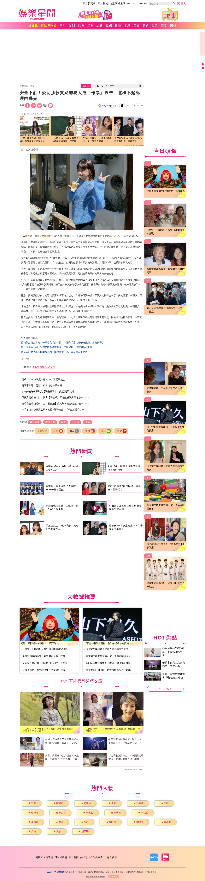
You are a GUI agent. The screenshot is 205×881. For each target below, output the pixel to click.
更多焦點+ (165, 689)
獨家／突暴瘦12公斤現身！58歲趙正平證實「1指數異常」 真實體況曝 (62, 757)
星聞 (90, 25)
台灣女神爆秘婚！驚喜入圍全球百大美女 (107, 649)
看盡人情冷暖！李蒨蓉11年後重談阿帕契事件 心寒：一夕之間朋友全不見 (61, 741)
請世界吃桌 (49, 25)
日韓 (118, 25)
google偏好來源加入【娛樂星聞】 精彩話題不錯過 (48, 391)
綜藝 (100, 25)
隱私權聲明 (61, 857)
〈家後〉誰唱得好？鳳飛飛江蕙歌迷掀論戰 (44, 649)
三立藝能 (102, 3)
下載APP (42, 431)
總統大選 (46, 236)
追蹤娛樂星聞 (118, 3)
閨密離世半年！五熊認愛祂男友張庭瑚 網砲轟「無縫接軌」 (113, 730)
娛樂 (32, 86)
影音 (155, 25)
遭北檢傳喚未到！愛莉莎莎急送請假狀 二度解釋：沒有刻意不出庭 (56, 347)
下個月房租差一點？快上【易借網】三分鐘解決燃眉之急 (51, 397)
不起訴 (115, 236)
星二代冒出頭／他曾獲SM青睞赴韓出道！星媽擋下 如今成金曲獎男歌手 (128, 140)
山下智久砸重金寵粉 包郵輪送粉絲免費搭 (106, 643)
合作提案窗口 (97, 857)
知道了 (115, 876)
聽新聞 (86, 86)
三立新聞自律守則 (79, 857)
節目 (164, 25)
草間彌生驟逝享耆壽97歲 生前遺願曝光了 (108, 656)
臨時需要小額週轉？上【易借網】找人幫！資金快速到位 (51, 403)
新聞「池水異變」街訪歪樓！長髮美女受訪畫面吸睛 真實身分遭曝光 (34, 140)
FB (129, 3)
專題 (146, 25)
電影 (127, 25)
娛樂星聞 (24, 86)
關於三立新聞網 (44, 857)
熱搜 (81, 25)
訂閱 (56, 431)
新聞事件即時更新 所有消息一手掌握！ (43, 385)
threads (142, 3)
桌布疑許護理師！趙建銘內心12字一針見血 (45, 663)
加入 (71, 431)
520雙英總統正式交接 (44, 367)
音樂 (136, 25)
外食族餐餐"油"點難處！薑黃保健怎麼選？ (173, 652)
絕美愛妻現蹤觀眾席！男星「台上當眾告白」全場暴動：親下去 (125, 741)
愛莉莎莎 (30, 236)
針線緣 (33, 25)
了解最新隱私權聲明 (96, 876)
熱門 (72, 25)
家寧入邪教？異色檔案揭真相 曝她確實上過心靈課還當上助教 (54, 352)
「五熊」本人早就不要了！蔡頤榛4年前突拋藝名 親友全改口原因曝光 (49, 730)
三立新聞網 (89, 3)
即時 (63, 25)
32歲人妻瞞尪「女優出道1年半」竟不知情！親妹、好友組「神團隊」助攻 (97, 140)
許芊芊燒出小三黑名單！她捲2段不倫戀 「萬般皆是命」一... (54, 409)
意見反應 (112, 857)
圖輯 (173, 25)
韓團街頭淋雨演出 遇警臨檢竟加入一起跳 (108, 670)
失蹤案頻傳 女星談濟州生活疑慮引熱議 (43, 670)
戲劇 (109, 25)
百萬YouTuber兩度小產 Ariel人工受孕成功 (43, 379)
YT (134, 3)
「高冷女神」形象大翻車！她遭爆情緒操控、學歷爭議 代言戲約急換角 (66, 140)
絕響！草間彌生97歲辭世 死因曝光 (40, 643)
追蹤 (87, 431)
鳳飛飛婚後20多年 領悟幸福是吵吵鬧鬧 (43, 656)
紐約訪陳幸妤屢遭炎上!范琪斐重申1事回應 (108, 663)
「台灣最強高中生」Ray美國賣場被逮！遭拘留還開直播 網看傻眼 (125, 757)
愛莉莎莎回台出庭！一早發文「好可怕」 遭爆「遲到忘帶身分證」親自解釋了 (62, 342)
